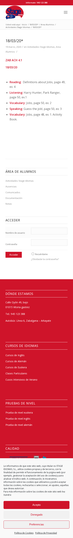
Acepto (36, 504)
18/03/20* (14, 40)
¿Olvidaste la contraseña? (45, 259)
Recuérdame (41, 254)
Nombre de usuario (15, 232)
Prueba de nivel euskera (19, 412)
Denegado (37, 514)
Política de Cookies (23, 532)
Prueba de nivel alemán (18, 425)
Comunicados (12, 192)
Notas (8, 203)
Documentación (13, 198)
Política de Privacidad (46, 532)
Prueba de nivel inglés (17, 418)
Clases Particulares (16, 373)
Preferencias (36, 524)
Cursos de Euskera (16, 367)
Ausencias (11, 186)
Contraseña (11, 244)
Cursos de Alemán (15, 361)
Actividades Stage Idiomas (41, 46)
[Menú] (66, 12)
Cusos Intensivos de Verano (21, 379)
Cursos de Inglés (14, 355)
